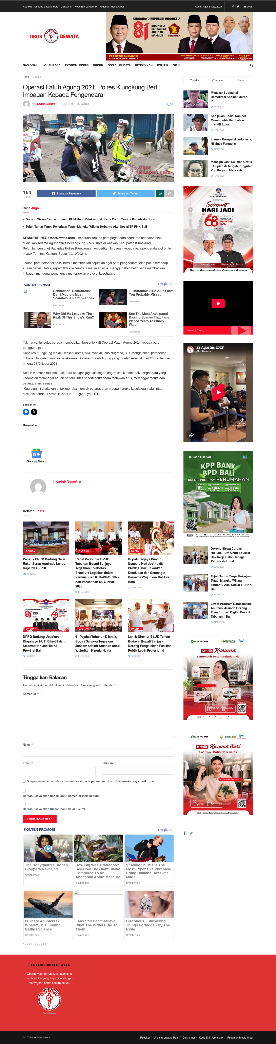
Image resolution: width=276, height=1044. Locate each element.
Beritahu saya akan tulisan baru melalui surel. (54, 809)
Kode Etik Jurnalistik (86, 6)
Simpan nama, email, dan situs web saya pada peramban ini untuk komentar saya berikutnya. (91, 781)
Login (249, 6)
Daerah (37, 76)
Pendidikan (144, 65)
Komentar (31, 694)
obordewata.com (41, 1037)
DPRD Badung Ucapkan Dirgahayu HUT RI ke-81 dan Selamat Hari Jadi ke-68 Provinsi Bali (44, 643)
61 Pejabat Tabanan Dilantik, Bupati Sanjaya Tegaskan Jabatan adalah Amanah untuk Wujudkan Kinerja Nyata (97, 643)
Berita (30, 551)
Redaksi (27, 6)
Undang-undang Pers (46, 6)
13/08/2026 (30, 655)
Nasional (30, 65)
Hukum (98, 65)
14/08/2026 (135, 587)
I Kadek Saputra (45, 104)
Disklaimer (66, 6)
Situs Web (109, 763)
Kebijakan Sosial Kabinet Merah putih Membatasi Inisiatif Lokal (228, 120)
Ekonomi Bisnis (76, 65)
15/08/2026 (83, 591)
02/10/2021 (69, 104)
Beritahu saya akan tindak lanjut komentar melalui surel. (61, 796)
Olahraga (52, 65)
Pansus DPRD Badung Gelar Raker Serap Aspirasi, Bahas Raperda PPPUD (44, 563)
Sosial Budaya (119, 65)
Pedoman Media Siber (111, 6)
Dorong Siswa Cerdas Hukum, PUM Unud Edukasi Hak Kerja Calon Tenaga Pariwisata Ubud (90, 219)
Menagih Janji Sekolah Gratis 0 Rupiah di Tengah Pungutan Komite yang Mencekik (231, 165)
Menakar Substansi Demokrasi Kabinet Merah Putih (229, 96)
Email (28, 763)
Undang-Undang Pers (166, 1037)
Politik (162, 65)
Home (26, 76)
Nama (28, 744)
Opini (176, 65)
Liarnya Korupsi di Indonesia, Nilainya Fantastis (231, 141)
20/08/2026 (30, 573)
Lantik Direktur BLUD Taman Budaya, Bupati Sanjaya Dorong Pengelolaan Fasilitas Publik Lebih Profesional (149, 643)
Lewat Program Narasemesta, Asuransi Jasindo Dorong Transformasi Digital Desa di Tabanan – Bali (231, 610)
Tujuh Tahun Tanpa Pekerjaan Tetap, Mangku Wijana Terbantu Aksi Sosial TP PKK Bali (86, 226)
